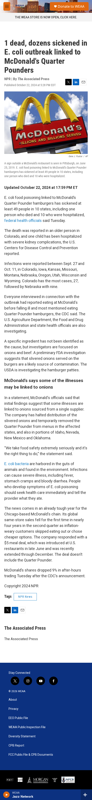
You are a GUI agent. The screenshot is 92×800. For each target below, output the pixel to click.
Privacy (13, 708)
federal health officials (23, 220)
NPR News (25, 596)
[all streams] (86, 794)
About (13, 699)
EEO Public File (18, 718)
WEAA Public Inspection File (27, 727)
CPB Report (16, 745)
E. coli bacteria (16, 463)
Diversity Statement (22, 736)
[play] (6, 795)
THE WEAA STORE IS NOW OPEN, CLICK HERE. (46, 17)
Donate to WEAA (71, 6)
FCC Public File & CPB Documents (31, 754)
